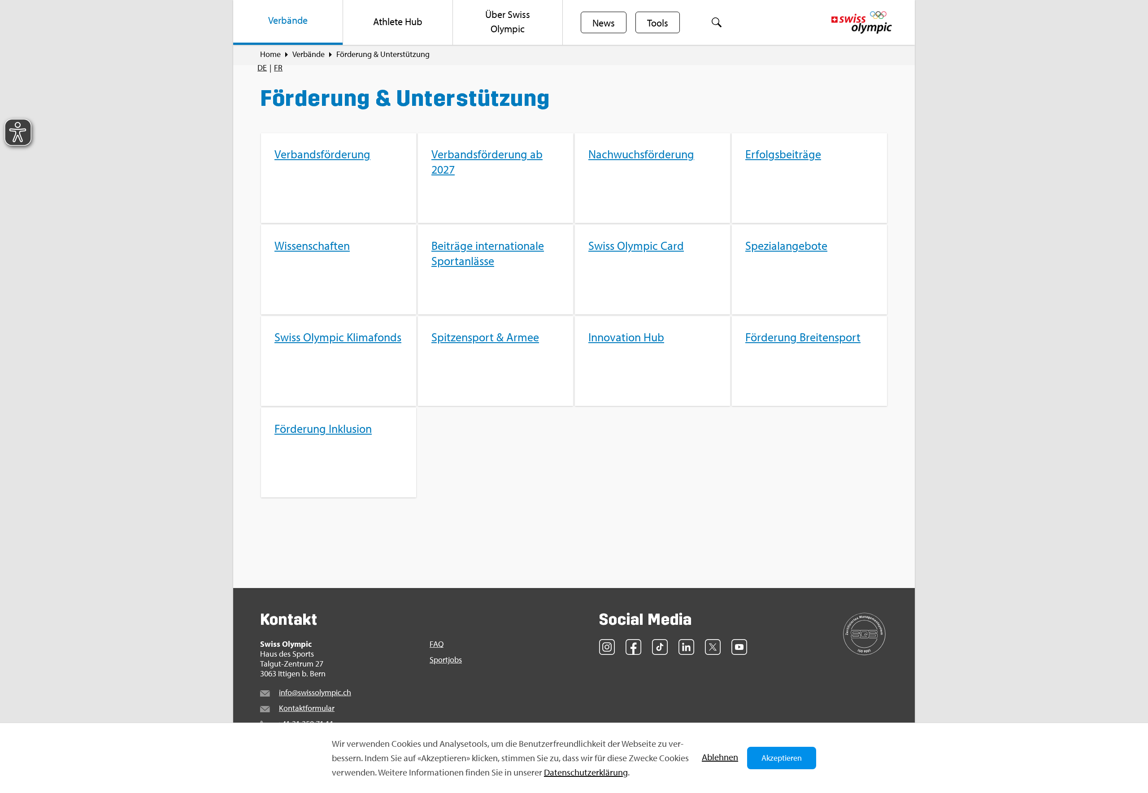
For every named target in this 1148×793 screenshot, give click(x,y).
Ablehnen (720, 756)
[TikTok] (660, 647)
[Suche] (716, 22)
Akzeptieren (781, 758)
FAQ (437, 644)
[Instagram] (607, 647)
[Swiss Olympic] (861, 22)
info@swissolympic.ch (315, 692)
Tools (657, 23)
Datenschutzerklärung (586, 772)
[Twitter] (713, 647)
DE (262, 67)
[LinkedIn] (686, 647)
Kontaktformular (307, 708)
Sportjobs (446, 660)
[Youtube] (739, 647)
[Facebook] (633, 647)
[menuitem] (288, 22)
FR (278, 67)
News (603, 23)
